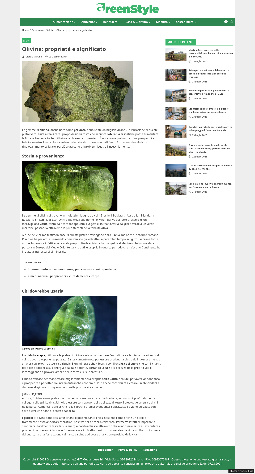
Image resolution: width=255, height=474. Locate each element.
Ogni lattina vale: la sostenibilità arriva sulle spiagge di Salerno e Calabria (210, 128)
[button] (231, 22)
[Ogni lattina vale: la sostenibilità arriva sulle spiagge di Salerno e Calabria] (176, 131)
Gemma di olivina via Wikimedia (38, 348)
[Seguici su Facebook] (226, 22)
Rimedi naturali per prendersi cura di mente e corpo (63, 276)
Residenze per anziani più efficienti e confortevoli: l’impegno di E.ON (209, 92)
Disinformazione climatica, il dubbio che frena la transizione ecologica (209, 110)
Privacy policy (127, 450)
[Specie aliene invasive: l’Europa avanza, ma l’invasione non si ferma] (176, 188)
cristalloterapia (35, 355)
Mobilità (162, 22)
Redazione (150, 450)
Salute (26, 40)
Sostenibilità (185, 22)
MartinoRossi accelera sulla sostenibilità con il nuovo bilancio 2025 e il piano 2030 (211, 53)
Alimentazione (63, 22)
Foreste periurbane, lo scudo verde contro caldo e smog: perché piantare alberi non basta (209, 148)
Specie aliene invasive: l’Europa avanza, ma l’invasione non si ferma (210, 185)
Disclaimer (105, 450)
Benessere (110, 22)
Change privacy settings (241, 470)
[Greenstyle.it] (127, 8)
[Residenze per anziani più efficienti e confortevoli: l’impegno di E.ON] (176, 95)
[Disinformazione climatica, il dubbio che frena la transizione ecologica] (176, 113)
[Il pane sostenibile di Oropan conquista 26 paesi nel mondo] (176, 170)
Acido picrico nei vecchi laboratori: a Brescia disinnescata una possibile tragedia (209, 73)
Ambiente (88, 22)
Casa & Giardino (137, 22)
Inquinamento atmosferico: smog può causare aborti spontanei (72, 269)
